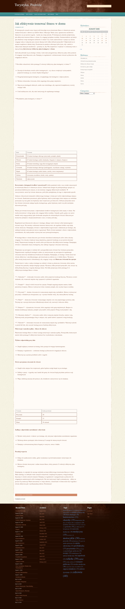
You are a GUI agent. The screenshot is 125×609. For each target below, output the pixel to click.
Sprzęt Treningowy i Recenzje (22, 591)
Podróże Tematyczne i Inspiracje (23, 520)
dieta (65, 523)
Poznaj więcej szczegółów (87, 69)
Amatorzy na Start (20, 561)
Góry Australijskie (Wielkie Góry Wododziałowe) (23, 567)
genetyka (69, 526)
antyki (65, 510)
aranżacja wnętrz (80, 510)
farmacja (74, 524)
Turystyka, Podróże (28, 4)
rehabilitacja (76, 553)
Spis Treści (29, 14)
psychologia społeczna (73, 551)
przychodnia (73, 548)
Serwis (82, 83)
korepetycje (67, 529)
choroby (69, 520)
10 (82, 38)
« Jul (81, 49)
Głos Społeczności (20, 543)
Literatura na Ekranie (20, 577)
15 (102, 38)
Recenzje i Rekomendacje (21, 572)
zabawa (80, 566)
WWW (82, 78)
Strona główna (19, 14)
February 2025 (43, 562)
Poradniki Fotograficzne (21, 557)
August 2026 (43, 511)
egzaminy (67, 524)
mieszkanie (70, 535)
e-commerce (79, 523)
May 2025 (42, 553)
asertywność (67, 512)
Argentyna (18, 534)
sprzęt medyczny (70, 555)
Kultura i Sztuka (19, 515)
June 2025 (42, 550)
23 (106, 40)
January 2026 (43, 530)
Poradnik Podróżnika (20, 511)
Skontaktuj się (84, 58)
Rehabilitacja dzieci (20, 547)
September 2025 (43, 542)
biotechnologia (72, 514)
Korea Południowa (20, 538)
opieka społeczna (69, 543)
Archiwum (51, 14)
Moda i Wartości (19, 600)
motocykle (71, 538)
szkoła (72, 558)
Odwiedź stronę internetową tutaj (88, 61)
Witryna (82, 72)
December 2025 (43, 533)
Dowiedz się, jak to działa (86, 66)
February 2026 (43, 528)
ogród (83, 541)
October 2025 (43, 539)
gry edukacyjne (79, 527)
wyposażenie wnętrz (71, 566)
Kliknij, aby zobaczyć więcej (87, 64)
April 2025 (42, 556)
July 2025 (42, 547)
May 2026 (42, 519)
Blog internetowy (40, 14)
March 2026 (42, 525)
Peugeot (17, 529)
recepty (67, 553)
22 (102, 40)
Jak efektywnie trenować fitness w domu (40, 23)
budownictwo (70, 517)
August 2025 (43, 545)
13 (94, 38)
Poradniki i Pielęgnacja (21, 581)
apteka (71, 510)
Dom (70, 523)
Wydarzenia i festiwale (21, 524)
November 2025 (43, 536)
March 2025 (42, 559)
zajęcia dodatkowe (71, 569)
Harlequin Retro (19, 552)
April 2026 (42, 522)
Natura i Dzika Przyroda (21, 595)
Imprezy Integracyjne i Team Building (24, 586)
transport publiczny (73, 562)
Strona (82, 75)
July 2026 (42, 513)
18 (86, 40)
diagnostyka (80, 520)
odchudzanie (76, 541)
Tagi (57, 14)
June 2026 (42, 516)
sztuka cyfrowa (71, 562)
